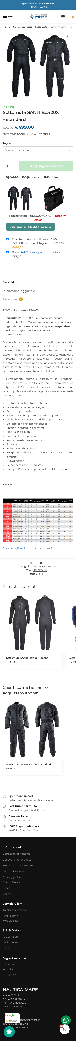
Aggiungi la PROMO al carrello (30, 227)
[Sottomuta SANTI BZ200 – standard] (32, 729)
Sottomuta (41, 26)
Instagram (9, 974)
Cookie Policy (11, 882)
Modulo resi (10, 920)
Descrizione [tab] (11, 282)
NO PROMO (40, 570)
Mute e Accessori (22, 26)
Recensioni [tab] (12, 299)
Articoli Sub (10, 936)
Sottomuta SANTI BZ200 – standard (28, 764)
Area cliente (10, 916)
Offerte (37, 566)
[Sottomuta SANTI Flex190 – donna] (32, 622)
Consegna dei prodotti (17, 859)
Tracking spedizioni (15, 910)
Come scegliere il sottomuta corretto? (27, 548)
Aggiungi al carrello (46, 166)
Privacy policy (12, 877)
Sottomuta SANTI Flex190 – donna (27, 657)
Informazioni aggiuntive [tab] (19, 291)
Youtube (8, 969)
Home (6, 26)
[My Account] (63, 16)
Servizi (7, 888)
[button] (71, 16)
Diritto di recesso (14, 871)
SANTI (42, 573)
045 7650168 (38, 6)
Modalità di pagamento (18, 865)
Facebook (9, 964)
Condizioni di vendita (16, 853)
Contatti (8, 894)
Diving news (11, 942)
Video (6, 948)
